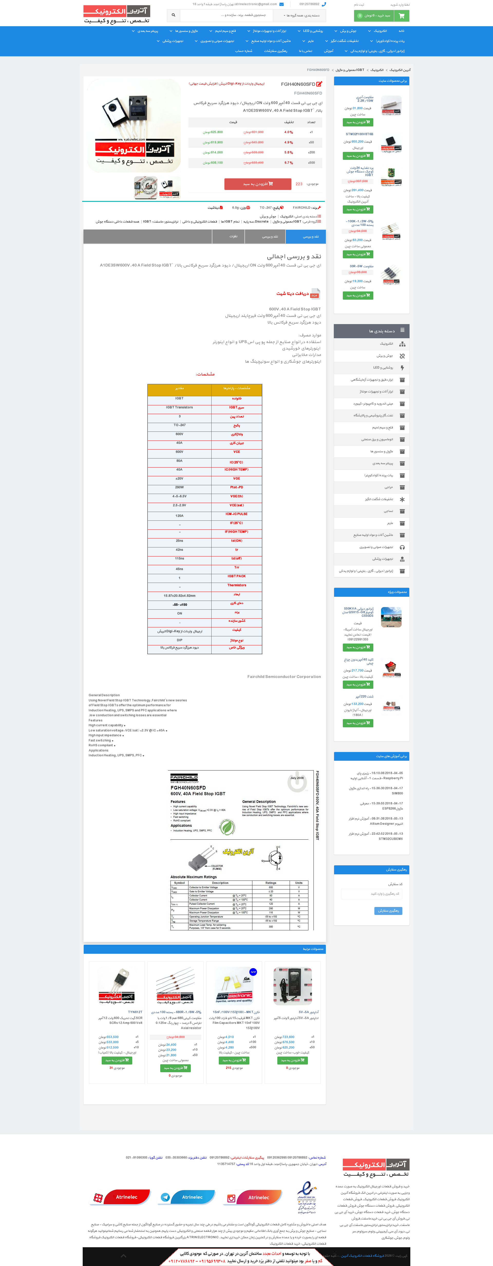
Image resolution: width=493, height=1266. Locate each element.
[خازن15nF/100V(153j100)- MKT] (234, 986)
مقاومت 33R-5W (361, 266)
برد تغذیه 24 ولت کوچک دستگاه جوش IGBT (359, 172)
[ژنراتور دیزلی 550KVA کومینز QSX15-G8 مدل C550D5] (391, 617)
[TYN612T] (117, 986)
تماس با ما (305, 51)
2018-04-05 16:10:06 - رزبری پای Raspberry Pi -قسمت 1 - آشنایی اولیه (376, 776)
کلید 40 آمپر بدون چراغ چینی (358, 661)
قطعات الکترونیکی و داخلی (199, 221)
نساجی (388, 511)
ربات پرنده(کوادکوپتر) (390, 41)
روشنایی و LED (313, 31)
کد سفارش (395, 884)
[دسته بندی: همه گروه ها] (284, 15)
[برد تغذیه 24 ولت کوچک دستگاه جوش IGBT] (391, 176)
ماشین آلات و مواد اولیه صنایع (271, 41)
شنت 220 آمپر (364, 696)
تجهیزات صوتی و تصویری (217, 41)
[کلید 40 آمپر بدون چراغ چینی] (391, 668)
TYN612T (135, 1012)
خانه (401, 31)
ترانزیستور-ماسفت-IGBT (160, 221)
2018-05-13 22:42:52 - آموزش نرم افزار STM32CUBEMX (376, 836)
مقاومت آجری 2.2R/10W (364, 99)
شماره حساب (243, 51)
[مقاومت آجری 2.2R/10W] (391, 105)
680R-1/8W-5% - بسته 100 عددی (176, 1012)
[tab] (305, 237)
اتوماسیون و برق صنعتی (377, 439)
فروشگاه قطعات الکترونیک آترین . (361, 1256)
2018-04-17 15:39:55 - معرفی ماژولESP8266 (381, 806)
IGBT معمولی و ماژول (286, 221)
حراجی (388, 487)
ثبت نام (359, 5)
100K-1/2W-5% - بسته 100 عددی (359, 223)
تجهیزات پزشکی (172, 41)
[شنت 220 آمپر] (391, 705)
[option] (134, 125)
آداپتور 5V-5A (308, 1012)
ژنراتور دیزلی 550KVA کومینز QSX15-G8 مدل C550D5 (357, 612)
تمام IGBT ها (230, 221)
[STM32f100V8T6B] (391, 142)
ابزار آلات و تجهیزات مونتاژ (269, 31)
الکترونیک (380, 31)
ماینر (311, 41)
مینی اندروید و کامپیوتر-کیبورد (373, 403)
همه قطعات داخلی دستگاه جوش (117, 221)
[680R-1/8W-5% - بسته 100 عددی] (175, 986)
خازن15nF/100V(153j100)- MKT (236, 1012)
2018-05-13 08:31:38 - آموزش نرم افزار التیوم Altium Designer (376, 821)
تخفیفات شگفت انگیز (344, 41)
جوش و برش (348, 31)
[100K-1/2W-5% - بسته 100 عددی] (391, 230)
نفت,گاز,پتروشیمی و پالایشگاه (373, 415)
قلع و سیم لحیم (225, 31)
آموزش (328, 51)
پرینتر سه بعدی (147, 31)
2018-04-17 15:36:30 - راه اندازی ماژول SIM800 (376, 791)
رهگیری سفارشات (275, 51)
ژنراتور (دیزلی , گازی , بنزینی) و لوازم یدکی (377, 51)
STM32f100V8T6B (359, 134)
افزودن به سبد (356, 122)
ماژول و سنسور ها (186, 31)
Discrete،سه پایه (256, 221)
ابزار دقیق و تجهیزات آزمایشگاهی (371, 379)
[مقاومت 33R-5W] (391, 275)
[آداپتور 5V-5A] (292, 986)
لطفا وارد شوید (400, 5)
